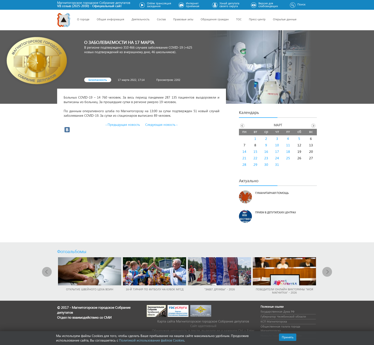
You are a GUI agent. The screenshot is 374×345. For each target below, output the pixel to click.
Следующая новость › (161, 124)
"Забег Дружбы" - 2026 (219, 289)
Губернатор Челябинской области (283, 316)
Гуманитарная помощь (272, 193)
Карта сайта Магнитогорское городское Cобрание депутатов (203, 321)
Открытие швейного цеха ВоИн (89, 289)
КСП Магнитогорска (274, 321)
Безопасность (98, 79)
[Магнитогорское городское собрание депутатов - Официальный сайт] (63, 20)
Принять (287, 337)
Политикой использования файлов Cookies (151, 340)
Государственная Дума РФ (277, 311)
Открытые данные (285, 19)
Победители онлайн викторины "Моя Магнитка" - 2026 (284, 291)
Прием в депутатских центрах (275, 212)
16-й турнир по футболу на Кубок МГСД (155, 289)
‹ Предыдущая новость (123, 124)
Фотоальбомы (71, 251)
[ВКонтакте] (67, 129)
